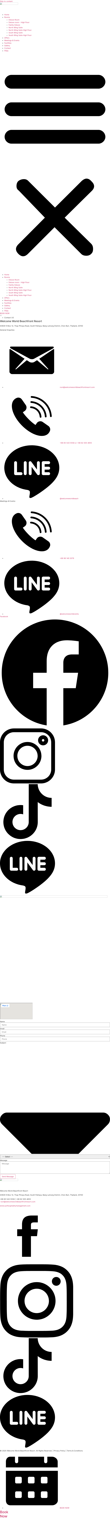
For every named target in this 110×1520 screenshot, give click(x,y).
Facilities (7, 43)
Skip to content (6, 1)
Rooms (7, 17)
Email (2, 1028)
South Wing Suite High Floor (20, 35)
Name (2, 1021)
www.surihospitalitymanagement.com (15, 1206)
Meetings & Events (11, 40)
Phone (2, 1036)
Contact (7, 48)
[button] (55, 162)
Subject (3, 1043)
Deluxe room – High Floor (19, 22)
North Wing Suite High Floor (20, 30)
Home (6, 15)
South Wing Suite (16, 33)
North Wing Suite (16, 27)
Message (3, 1160)
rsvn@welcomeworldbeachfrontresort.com (18, 1202)
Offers (6, 38)
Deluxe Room (14, 20)
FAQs (6, 51)
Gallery (7, 45)
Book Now (4, 1514)
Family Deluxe (14, 25)
